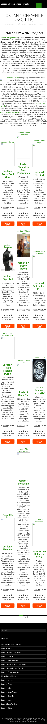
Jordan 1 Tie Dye (7, 656)
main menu (44, 5)
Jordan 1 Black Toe (7, 696)
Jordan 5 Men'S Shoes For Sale (15, 4)
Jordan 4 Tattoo (6, 708)
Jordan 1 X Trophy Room (23, 266)
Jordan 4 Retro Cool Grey (8, 174)
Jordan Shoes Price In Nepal (11, 652)
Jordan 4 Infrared (32, 721)
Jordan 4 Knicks (6, 648)
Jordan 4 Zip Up (7, 142)
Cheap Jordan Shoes (8, 676)
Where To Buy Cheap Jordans (32, 24)
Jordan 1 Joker (8, 24)
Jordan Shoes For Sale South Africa (13, 664)
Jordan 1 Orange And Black (10, 672)
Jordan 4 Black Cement (20, 720)
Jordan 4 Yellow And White (36, 720)
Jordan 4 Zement (7, 684)
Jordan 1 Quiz (39, 358)
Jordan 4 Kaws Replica (9, 692)
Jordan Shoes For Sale (9, 704)
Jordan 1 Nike (6, 688)
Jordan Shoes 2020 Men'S (18, 721)
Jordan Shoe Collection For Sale (12, 668)
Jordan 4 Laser (6, 700)
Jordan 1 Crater (12, 78)
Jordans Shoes (21, 718)
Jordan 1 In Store (7, 680)
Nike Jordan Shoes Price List (11, 644)
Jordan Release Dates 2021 (39, 390)
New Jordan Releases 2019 (39, 554)
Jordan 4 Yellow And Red (39, 286)
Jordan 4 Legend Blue (9, 38)
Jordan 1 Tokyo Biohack (9, 660)
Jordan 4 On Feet (7, 720)
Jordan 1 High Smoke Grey (10, 112)
